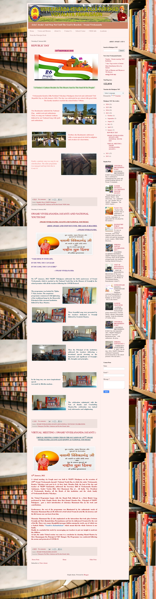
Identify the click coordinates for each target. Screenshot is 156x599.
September (111, 118)
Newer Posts (35, 560)
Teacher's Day (118, 208)
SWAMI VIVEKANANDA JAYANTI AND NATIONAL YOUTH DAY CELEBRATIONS (61, 424)
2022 (107, 113)
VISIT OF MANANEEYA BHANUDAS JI (119, 266)
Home (32, 31)
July (109, 124)
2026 (107, 104)
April (109, 127)
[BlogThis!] (55, 200)
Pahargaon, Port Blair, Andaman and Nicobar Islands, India (54, 426)
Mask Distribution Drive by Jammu (113, 67)
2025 (107, 107)
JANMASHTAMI (119, 285)
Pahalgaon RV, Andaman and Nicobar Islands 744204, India (54, 204)
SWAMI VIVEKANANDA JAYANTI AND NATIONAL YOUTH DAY (115, 138)
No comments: (42, 199)
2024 (107, 110)
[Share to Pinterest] (61, 200)
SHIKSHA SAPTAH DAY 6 (119, 343)
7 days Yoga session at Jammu (114, 63)
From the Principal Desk (38, 35)
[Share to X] (57, 200)
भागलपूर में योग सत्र (110, 75)
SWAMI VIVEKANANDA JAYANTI (47, 552)
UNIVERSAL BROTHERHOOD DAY (119, 167)
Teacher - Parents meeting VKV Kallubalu (115, 60)
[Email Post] (49, 199)
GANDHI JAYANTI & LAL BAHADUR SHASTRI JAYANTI (119, 189)
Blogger (86, 575)
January (110, 130)
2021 (107, 153)
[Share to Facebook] (59, 200)
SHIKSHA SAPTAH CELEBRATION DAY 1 (119, 247)
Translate (118, 96)
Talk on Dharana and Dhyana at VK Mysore (114, 71)
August (110, 121)
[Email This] (53, 200)
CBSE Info (92, 31)
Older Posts (93, 560)
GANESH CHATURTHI (118, 304)
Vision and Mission (44, 31)
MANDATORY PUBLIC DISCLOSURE (118, 226)
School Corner (80, 31)
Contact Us (68, 31)
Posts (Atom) (44, 563)
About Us (57, 31)
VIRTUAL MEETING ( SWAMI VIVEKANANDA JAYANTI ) (63, 432)
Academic (103, 31)
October (110, 116)
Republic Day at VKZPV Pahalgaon (46, 202)
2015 (107, 156)
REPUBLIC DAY (40, 45)
